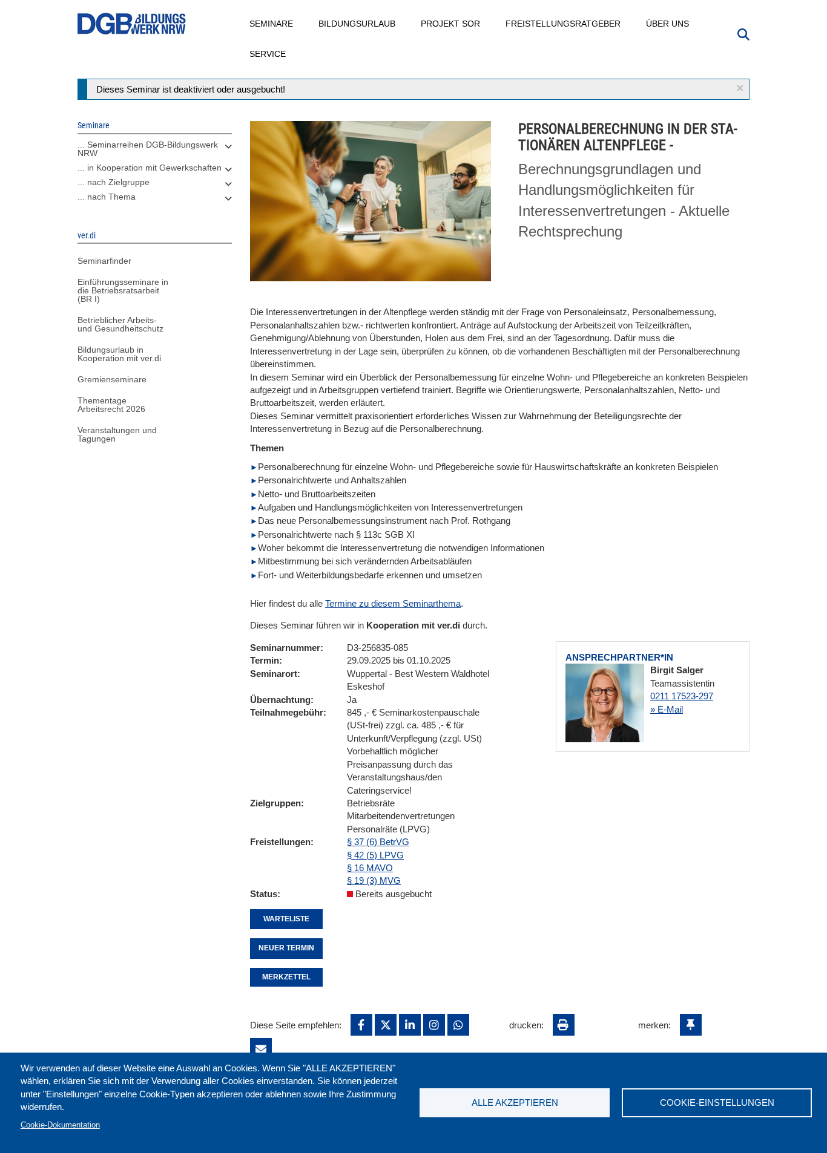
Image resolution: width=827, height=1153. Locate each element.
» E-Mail (666, 709)
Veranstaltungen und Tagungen (117, 434)
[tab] (154, 151)
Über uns (668, 23)
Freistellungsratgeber (563, 23)
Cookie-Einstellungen (717, 1102)
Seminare (272, 23)
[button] (739, 88)
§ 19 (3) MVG (374, 880)
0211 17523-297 (681, 696)
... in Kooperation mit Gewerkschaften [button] (149, 167)
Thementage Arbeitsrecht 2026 (111, 405)
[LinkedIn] (410, 1025)
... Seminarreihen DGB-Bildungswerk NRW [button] (147, 148)
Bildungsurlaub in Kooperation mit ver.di (119, 354)
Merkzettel (286, 977)
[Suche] (743, 33)
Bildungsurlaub (357, 23)
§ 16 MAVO (370, 868)
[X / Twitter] (386, 1025)
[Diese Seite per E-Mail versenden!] (261, 1049)
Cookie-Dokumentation (60, 1124)
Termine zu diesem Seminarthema (393, 603)
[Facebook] (361, 1025)
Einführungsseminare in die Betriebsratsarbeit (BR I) (122, 290)
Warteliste (286, 919)
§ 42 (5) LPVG (375, 855)
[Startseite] (131, 24)
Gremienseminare (112, 379)
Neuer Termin (286, 948)
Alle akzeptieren (515, 1102)
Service (268, 54)
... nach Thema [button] (106, 196)
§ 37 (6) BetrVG (378, 842)
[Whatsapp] (458, 1025)
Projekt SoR (451, 23)
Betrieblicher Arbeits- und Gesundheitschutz (120, 324)
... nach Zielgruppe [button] (113, 182)
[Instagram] (434, 1025)
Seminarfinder (104, 261)
